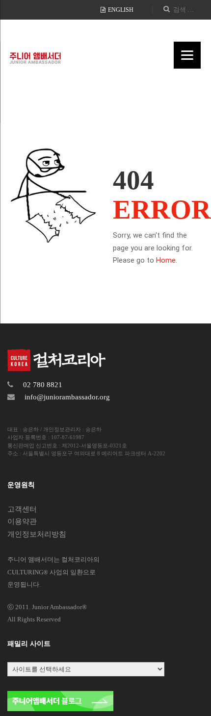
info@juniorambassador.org (67, 397)
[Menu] (187, 55)
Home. (166, 260)
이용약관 (22, 521)
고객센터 (22, 509)
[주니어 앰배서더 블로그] (60, 700)
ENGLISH (119, 9)
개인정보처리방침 (36, 534)
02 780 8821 (42, 385)
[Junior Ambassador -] (35, 54)
